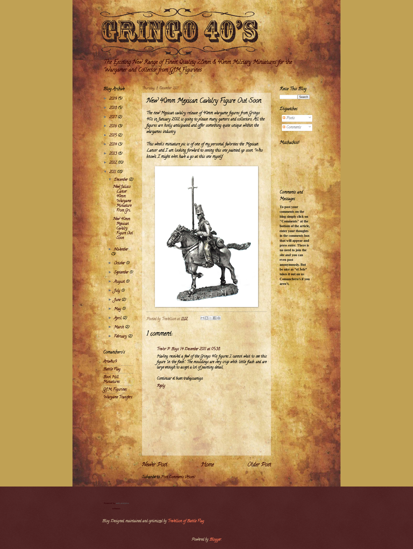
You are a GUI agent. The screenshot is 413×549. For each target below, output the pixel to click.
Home (207, 465)
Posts (289, 118)
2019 (113, 99)
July (117, 291)
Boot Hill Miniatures (111, 379)
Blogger (215, 540)
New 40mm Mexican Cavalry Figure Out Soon (123, 228)
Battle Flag (111, 369)
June (118, 300)
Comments (293, 127)
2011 (113, 172)
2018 (113, 108)
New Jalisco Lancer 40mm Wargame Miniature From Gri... (122, 199)
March (119, 327)
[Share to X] (210, 318)
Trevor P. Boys (168, 349)
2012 (113, 163)
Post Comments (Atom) (178, 477)
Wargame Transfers (117, 397)
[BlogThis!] (206, 318)
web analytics (122, 503)
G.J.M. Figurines (115, 389)
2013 (113, 154)
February (121, 336)
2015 (113, 135)
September (121, 272)
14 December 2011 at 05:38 (200, 349)
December (121, 180)
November (121, 249)
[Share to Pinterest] (219, 318)
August (120, 282)
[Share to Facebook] (215, 318)
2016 (113, 126)
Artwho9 (110, 362)
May (118, 309)
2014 (113, 144)
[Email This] (202, 318)
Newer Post (154, 465)
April (118, 318)
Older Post (259, 465)
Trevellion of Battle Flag (186, 521)
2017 (113, 117)
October (120, 263)
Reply (161, 386)
